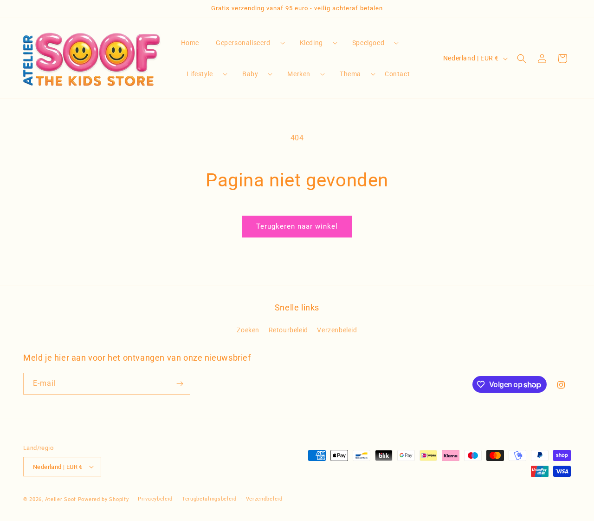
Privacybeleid (155, 499)
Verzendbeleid (264, 499)
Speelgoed (368, 42)
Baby (250, 74)
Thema (350, 74)
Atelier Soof (60, 499)
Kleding (311, 42)
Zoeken (248, 330)
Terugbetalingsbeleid (209, 499)
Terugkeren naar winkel (297, 226)
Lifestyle (200, 74)
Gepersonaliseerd (243, 42)
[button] (247, 42)
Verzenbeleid (337, 330)
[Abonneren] (179, 384)
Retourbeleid (288, 330)
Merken (298, 74)
